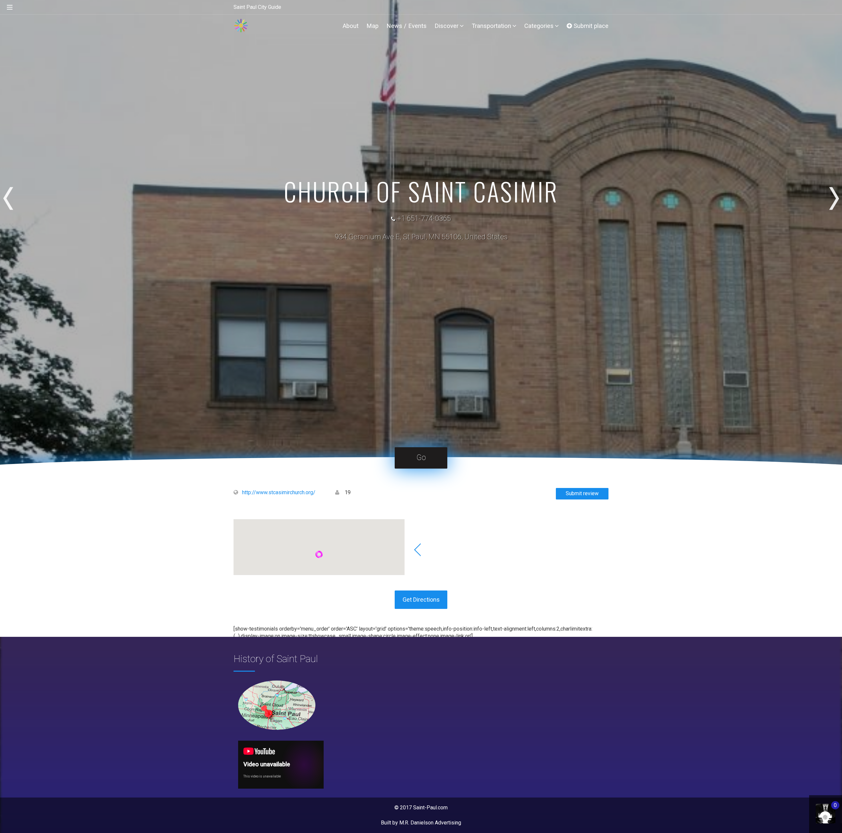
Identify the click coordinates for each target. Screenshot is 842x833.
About (351, 25)
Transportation (491, 25)
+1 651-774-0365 (424, 218)
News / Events (406, 25)
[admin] (819, 810)
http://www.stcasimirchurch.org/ (278, 492)
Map (372, 25)
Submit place (590, 25)
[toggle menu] (9, 7)
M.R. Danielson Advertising (430, 823)
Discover (446, 25)
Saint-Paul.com (430, 807)
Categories (539, 25)
